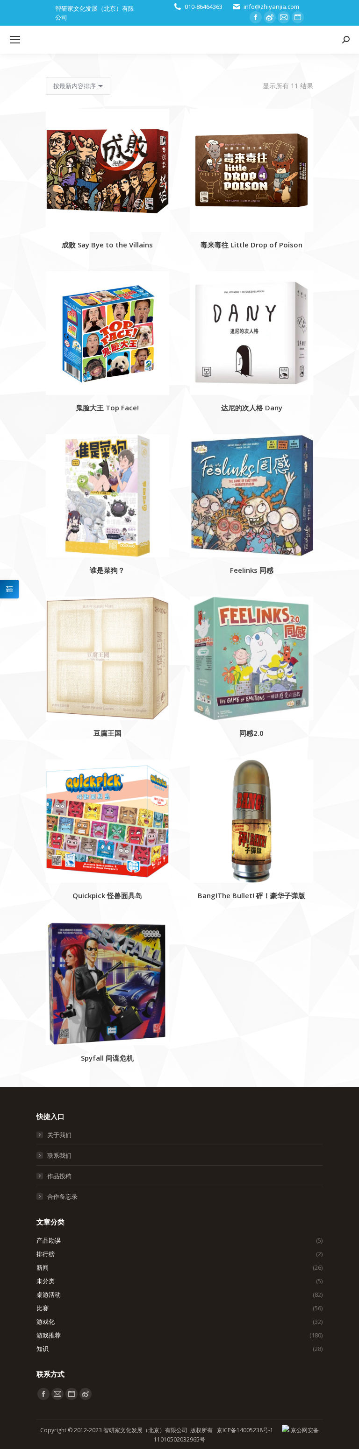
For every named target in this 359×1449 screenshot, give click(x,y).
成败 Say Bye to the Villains (107, 244)
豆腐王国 (107, 733)
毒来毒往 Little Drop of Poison (251, 244)
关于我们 (59, 1135)
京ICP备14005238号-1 (245, 1430)
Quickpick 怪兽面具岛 (107, 895)
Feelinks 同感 (251, 570)
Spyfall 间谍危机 (107, 1057)
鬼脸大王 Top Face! (107, 407)
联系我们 (59, 1155)
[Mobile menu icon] (15, 39)
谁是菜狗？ (107, 570)
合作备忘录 (62, 1196)
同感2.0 (251, 733)
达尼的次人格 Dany (251, 407)
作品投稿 (59, 1176)
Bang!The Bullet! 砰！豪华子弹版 (251, 895)
